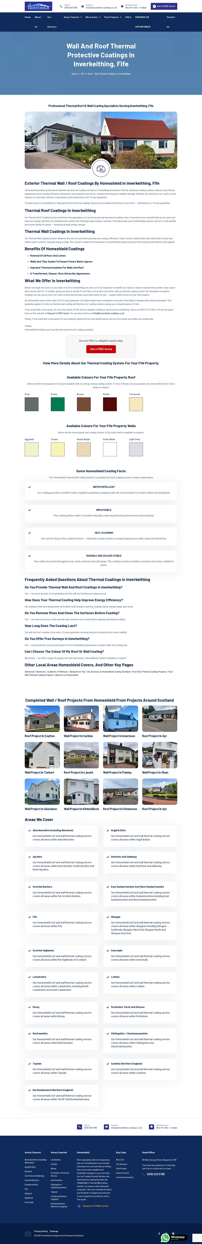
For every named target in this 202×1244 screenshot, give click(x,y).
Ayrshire (28, 1171)
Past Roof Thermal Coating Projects (149, 671)
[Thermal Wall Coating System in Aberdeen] (42, 791)
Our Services (51, 22)
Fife (82, 74)
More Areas (92, 17)
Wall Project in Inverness (119, 736)
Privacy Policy (41, 1231)
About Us (38, 22)
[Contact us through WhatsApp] (174, 1238)
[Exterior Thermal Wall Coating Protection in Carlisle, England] (81, 718)
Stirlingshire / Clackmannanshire (59, 1186)
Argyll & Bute (30, 1167)
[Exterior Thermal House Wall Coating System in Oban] (159, 755)
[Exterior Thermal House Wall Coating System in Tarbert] (42, 755)
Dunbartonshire (31, 1184)
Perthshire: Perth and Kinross (60, 1174)
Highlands (29, 1198)
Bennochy (40, 671)
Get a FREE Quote (101, 349)
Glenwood (29, 671)
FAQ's (128, 17)
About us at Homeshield (66, 675)
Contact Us (171, 22)
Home (28, 17)
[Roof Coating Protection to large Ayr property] (159, 791)
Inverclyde (29, 1202)
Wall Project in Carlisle (78, 736)
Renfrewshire (57, 1180)
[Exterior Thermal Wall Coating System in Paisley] (120, 755)
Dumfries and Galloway (34, 1175)
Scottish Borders (32, 1180)
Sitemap (54, 1231)
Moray (53, 1168)
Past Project (121, 1168)
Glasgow (28, 1193)
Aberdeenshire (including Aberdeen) (35, 1161)
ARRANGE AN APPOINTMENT (143, 22)
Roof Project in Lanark (78, 772)
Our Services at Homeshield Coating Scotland (108, 671)
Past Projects (111, 17)
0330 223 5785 (70, 7)
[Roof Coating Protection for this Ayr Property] (159, 718)
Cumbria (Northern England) (59, 1198)
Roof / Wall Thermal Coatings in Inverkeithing (109, 74)
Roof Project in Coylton (40, 736)
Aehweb (80, 1235)
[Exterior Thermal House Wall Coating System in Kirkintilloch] (81, 791)
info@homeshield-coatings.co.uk (101, 7)
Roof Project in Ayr (154, 736)
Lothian (54, 1164)
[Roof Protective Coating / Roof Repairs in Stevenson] (120, 791)
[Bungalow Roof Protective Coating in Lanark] (81, 755)
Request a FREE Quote (58, 313)
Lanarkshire (56, 1159)
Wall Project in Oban (155, 772)
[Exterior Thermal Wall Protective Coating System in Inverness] (120, 718)
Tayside (54, 1192)
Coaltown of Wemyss (57, 671)
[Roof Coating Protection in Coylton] (42, 718)
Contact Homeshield (124, 1177)
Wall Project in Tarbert (39, 772)
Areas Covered (71, 17)
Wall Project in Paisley (117, 772)
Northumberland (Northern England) (59, 1205)
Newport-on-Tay (77, 671)
